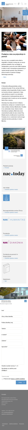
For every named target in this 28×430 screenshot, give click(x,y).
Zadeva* (4, 341)
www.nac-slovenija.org (7, 414)
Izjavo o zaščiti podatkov (18, 379)
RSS (3, 425)
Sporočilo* (4, 347)
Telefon (4, 328)
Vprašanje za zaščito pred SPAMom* (9, 369)
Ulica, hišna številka (7, 316)
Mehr (4, 77)
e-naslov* (4, 334)
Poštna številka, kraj (7, 322)
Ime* (3, 310)
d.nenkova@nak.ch (8, 412)
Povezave (21, 423)
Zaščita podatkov (13, 423)
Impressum (5, 423)
